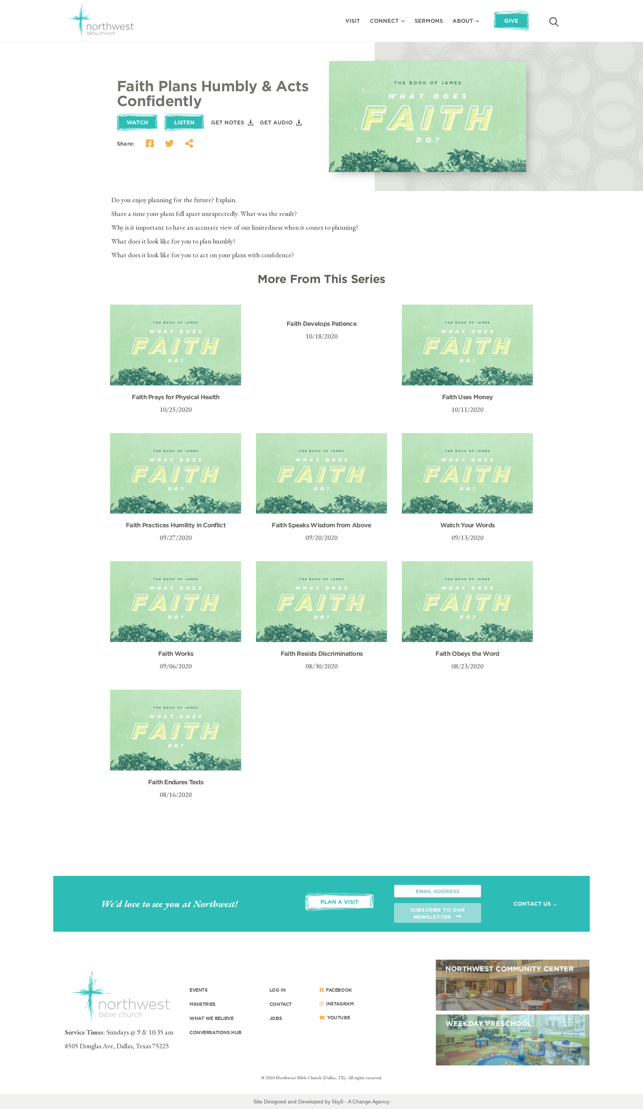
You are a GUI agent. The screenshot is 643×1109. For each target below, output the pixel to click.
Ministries (202, 1004)
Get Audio (276, 122)
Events (198, 990)
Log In (277, 990)
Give (511, 21)
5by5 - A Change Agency (361, 1102)
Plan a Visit (339, 902)
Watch (137, 122)
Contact (280, 1004)
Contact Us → (535, 903)
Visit (352, 21)
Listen (184, 122)
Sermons (429, 21)
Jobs (275, 1018)
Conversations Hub (215, 1032)
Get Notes (227, 122)
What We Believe (211, 1018)
